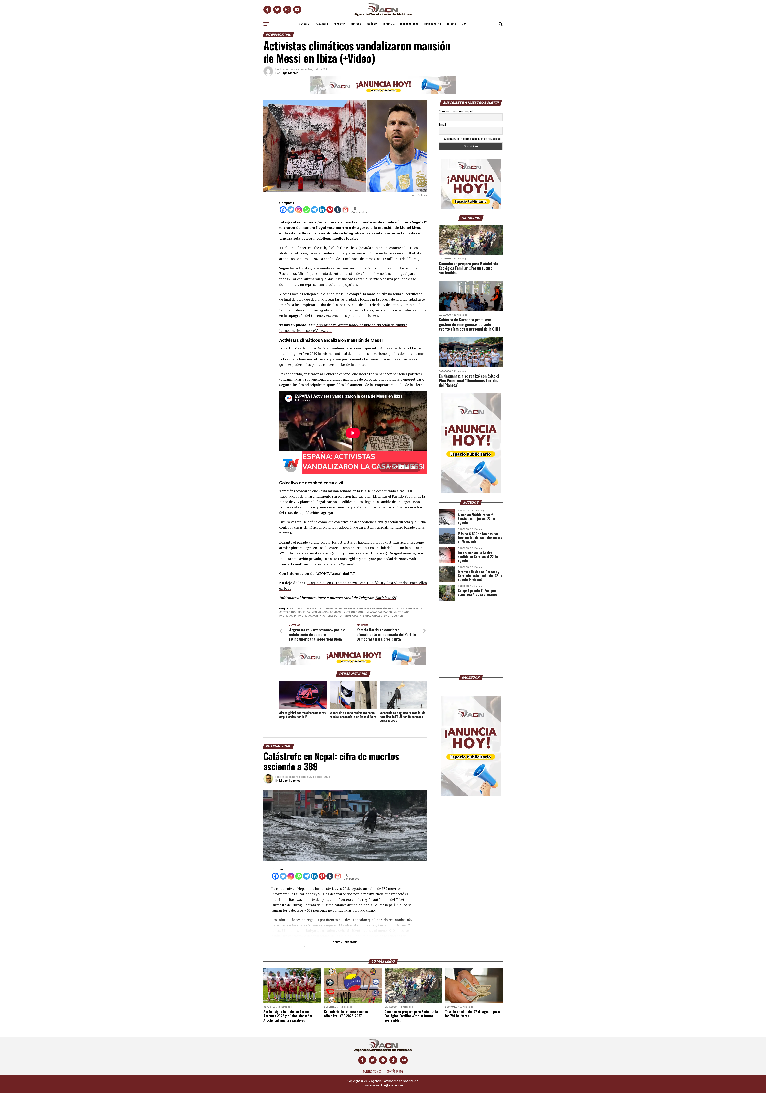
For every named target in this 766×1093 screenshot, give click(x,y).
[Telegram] (314, 209)
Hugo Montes (289, 73)
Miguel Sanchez (289, 780)
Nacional (304, 24)
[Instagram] (298, 209)
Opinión (451, 24)
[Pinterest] (329, 209)
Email (442, 124)
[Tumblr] (337, 209)
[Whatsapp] (306, 209)
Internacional (409, 24)
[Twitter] (290, 209)
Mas (464, 24)
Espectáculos (432, 24)
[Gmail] (345, 209)
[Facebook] (283, 209)
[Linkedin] (322, 209)
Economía (389, 24)
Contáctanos (394, 1071)
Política (372, 24)
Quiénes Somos (372, 1071)
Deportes (339, 24)
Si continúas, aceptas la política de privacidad (472, 138)
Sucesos (356, 24)
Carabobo (322, 24)
